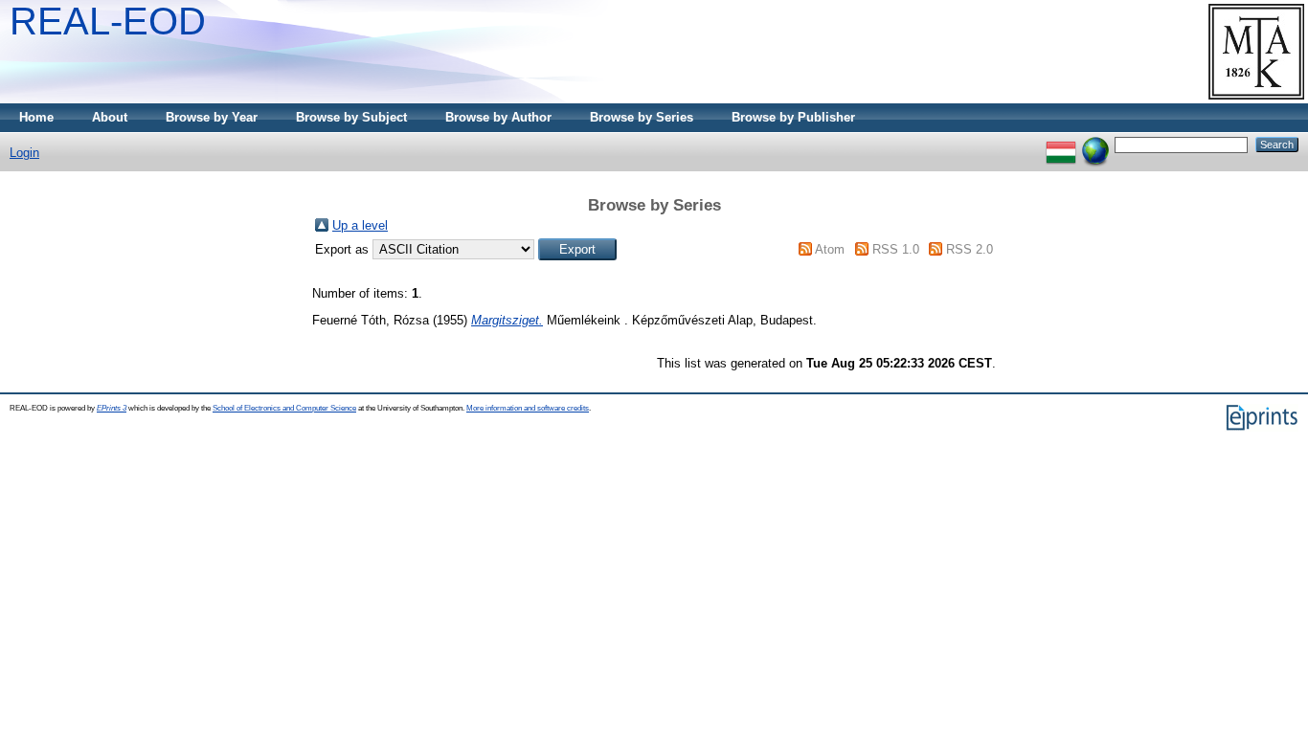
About (109, 117)
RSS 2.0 (969, 249)
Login (24, 152)
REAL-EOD (108, 21)
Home (36, 117)
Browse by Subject (351, 117)
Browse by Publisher (793, 117)
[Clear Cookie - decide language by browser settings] (1095, 144)
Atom (830, 249)
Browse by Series (641, 117)
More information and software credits (527, 408)
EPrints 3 (111, 408)
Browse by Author (498, 117)
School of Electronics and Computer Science (284, 408)
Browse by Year (212, 117)
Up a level (360, 225)
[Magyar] (1061, 144)
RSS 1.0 (895, 249)
